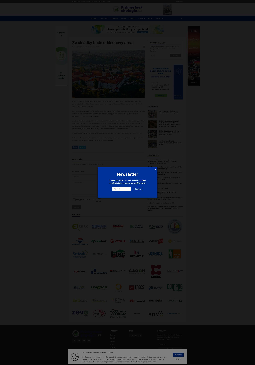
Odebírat (138, 189)
